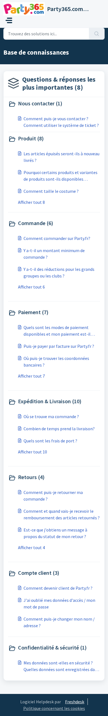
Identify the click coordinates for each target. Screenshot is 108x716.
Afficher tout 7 (31, 376)
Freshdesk (74, 701)
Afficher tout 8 (31, 202)
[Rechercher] (97, 34)
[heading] (54, 104)
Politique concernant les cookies (54, 708)
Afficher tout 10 (32, 452)
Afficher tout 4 (31, 547)
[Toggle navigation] (8, 20)
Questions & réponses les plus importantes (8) (59, 83)
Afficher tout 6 (31, 287)
